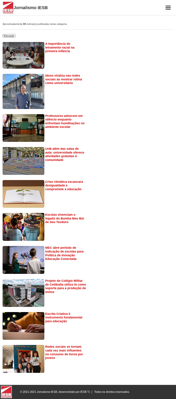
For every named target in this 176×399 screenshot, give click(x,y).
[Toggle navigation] (168, 7)
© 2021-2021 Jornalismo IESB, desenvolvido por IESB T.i (55, 391)
